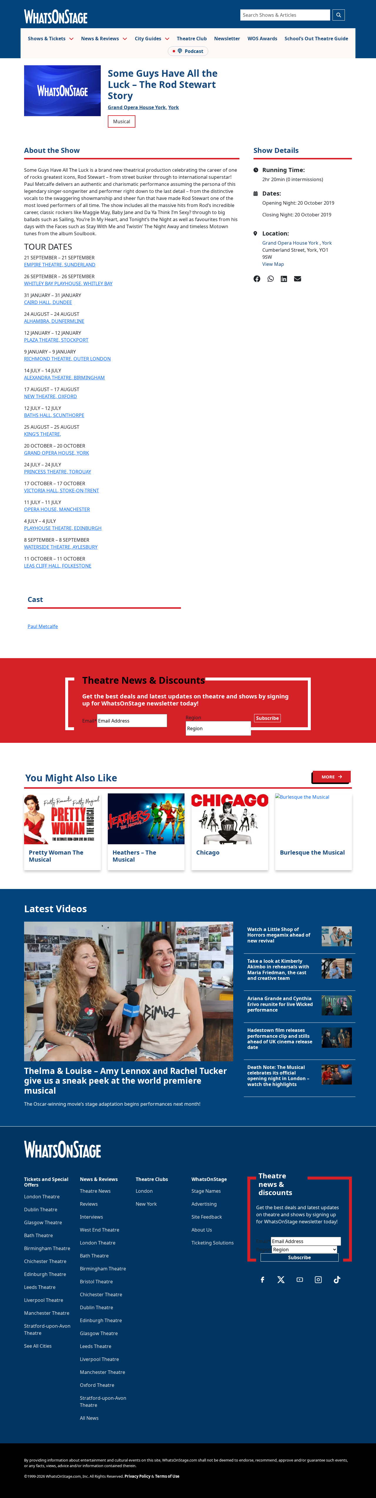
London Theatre (42, 1196)
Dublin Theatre (40, 1209)
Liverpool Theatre (43, 1300)
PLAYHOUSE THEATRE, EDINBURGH (63, 528)
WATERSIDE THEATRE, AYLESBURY (61, 547)
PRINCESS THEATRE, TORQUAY (57, 471)
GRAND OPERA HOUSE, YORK (56, 453)
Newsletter (227, 38)
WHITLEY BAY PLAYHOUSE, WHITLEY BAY (68, 283)
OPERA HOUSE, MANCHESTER (57, 509)
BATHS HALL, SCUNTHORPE (54, 415)
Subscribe (267, 718)
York (173, 107)
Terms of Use (167, 1476)
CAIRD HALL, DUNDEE (48, 302)
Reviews (89, 1204)
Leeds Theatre (40, 1287)
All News (89, 1418)
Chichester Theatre (45, 1261)
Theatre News (95, 1191)
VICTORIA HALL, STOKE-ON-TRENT (61, 490)
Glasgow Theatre (43, 1222)
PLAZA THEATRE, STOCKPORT (56, 340)
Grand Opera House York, (137, 107)
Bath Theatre (38, 1235)
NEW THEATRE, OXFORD (50, 396)
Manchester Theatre (46, 1313)
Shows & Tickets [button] (47, 38)
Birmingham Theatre (47, 1248)
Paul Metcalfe (43, 626)
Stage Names (206, 1191)
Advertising (204, 1204)
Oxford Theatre (97, 1385)
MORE (329, 777)
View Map (273, 264)
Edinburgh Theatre (45, 1274)
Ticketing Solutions (213, 1243)
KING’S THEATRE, (42, 434)
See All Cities (38, 1346)
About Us (202, 1230)
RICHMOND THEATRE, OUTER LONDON (67, 359)
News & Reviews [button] (100, 38)
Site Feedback (207, 1217)
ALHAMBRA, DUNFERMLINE (54, 321)
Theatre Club (192, 38)
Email (89, 721)
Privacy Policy (137, 1476)
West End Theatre (99, 1230)
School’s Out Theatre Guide (316, 38)
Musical (121, 121)
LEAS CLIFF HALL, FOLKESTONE (57, 566)
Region (193, 717)
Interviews (91, 1217)
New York (146, 1204)
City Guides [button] (148, 38)
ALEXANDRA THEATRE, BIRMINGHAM (64, 377)
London (144, 1191)
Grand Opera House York (291, 243)
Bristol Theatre (96, 1281)
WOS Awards (262, 38)
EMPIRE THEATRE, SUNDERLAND (59, 264)
